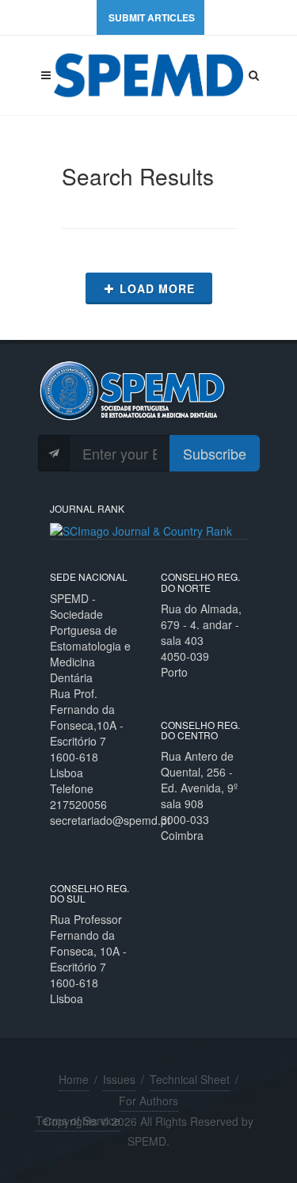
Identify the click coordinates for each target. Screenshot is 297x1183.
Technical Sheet (190, 1079)
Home (74, 1079)
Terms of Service (78, 1120)
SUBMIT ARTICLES (152, 17)
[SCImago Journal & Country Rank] (141, 529)
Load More (157, 288)
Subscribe (214, 453)
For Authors (148, 1101)
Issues (119, 1079)
